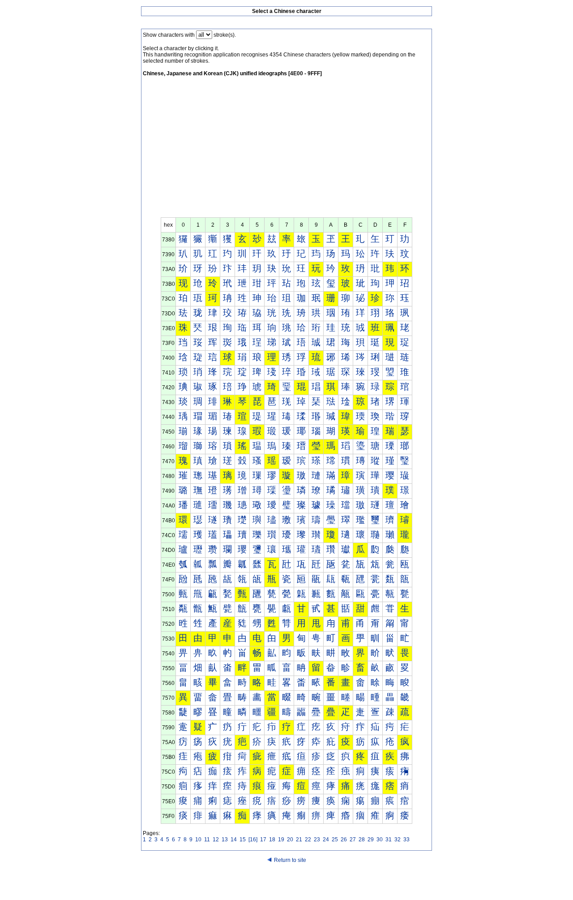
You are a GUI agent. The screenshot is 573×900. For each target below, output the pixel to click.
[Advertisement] (286, 150)
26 (344, 839)
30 (379, 839)
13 (225, 839)
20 (290, 839)
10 (198, 839)
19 (281, 839)
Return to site (290, 860)
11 (207, 839)
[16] (252, 839)
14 (234, 839)
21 (299, 839)
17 (263, 839)
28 (362, 839)
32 (397, 839)
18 (272, 839)
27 (353, 839)
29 (371, 839)
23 (317, 839)
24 (326, 839)
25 (335, 839)
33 (406, 839)
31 (388, 839)
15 (242, 839)
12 (216, 839)
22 (308, 839)
